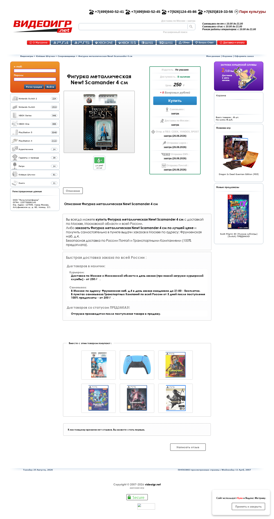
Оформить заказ (244, 56)
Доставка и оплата (232, 42)
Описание (73, 190)
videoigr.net (153, 484)
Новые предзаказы (227, 187)
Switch (147, 42)
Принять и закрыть (248, 506)
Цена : (169, 85)
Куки (240, 497)
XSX (127, 42)
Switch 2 (166, 42)
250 (178, 84)
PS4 (60, 42)
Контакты (38, 42)
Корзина (227, 56)
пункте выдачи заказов (128, 232)
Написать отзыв (188, 447)
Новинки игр (223, 127)
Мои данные (213, 56)
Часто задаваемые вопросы (204, 42)
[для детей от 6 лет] (99, 162)
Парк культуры (252, 12)
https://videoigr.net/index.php (42, 26)
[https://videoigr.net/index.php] (42, 26)
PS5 (81, 42)
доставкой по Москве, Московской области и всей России (135, 221)
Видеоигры (26, 56)
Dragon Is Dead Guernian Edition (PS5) (239, 174)
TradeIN (184, 42)
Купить (175, 101)
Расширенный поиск (175, 32)
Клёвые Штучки (45, 56)
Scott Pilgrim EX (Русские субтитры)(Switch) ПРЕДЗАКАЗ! (239, 235)
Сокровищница (66, 56)
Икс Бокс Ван (104, 42)
